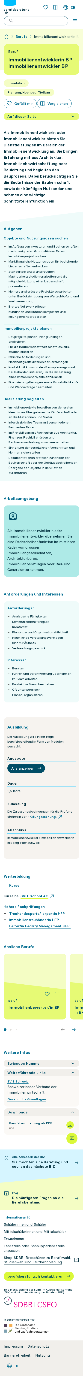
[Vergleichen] (57, 994)
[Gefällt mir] (47, 994)
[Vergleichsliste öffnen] (55, 7)
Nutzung (42, 1355)
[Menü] (74, 20)
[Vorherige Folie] (62, 1029)
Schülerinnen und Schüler (25, 1224)
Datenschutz (38, 1346)
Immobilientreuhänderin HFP (34, 919)
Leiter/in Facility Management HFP (40, 926)
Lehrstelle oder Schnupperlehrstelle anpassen (34, 1248)
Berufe (21, 36)
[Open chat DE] (71, 1138)
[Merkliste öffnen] (45, 7)
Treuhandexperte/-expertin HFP (37, 913)
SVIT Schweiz (18, 1081)
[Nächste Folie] (73, 1029)
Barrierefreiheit (17, 1355)
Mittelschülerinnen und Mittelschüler (35, 1231)
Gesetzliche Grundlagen (26, 1099)
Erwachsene (14, 1239)
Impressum (13, 1346)
